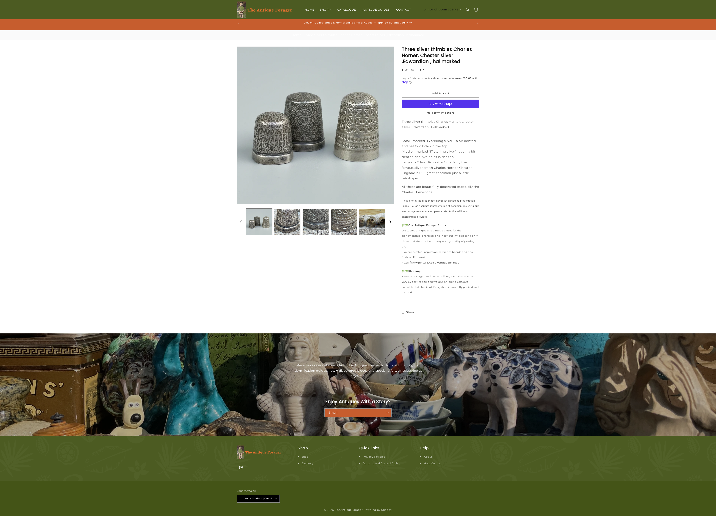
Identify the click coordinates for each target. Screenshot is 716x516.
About (428, 456)
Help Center (432, 463)
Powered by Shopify (378, 509)
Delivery (308, 463)
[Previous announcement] (238, 22)
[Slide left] (241, 222)
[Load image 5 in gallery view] (372, 222)
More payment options (440, 112)
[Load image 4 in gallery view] (344, 222)
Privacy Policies (374, 456)
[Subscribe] (387, 412)
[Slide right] (390, 222)
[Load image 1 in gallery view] (259, 222)
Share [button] (410, 312)
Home (296, 35)
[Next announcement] (478, 22)
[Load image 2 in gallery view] (287, 222)
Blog (305, 456)
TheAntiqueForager (349, 509)
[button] (326, 10)
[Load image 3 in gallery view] (315, 222)
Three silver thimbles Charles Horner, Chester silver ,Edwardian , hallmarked (364, 35)
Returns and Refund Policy (381, 463)
